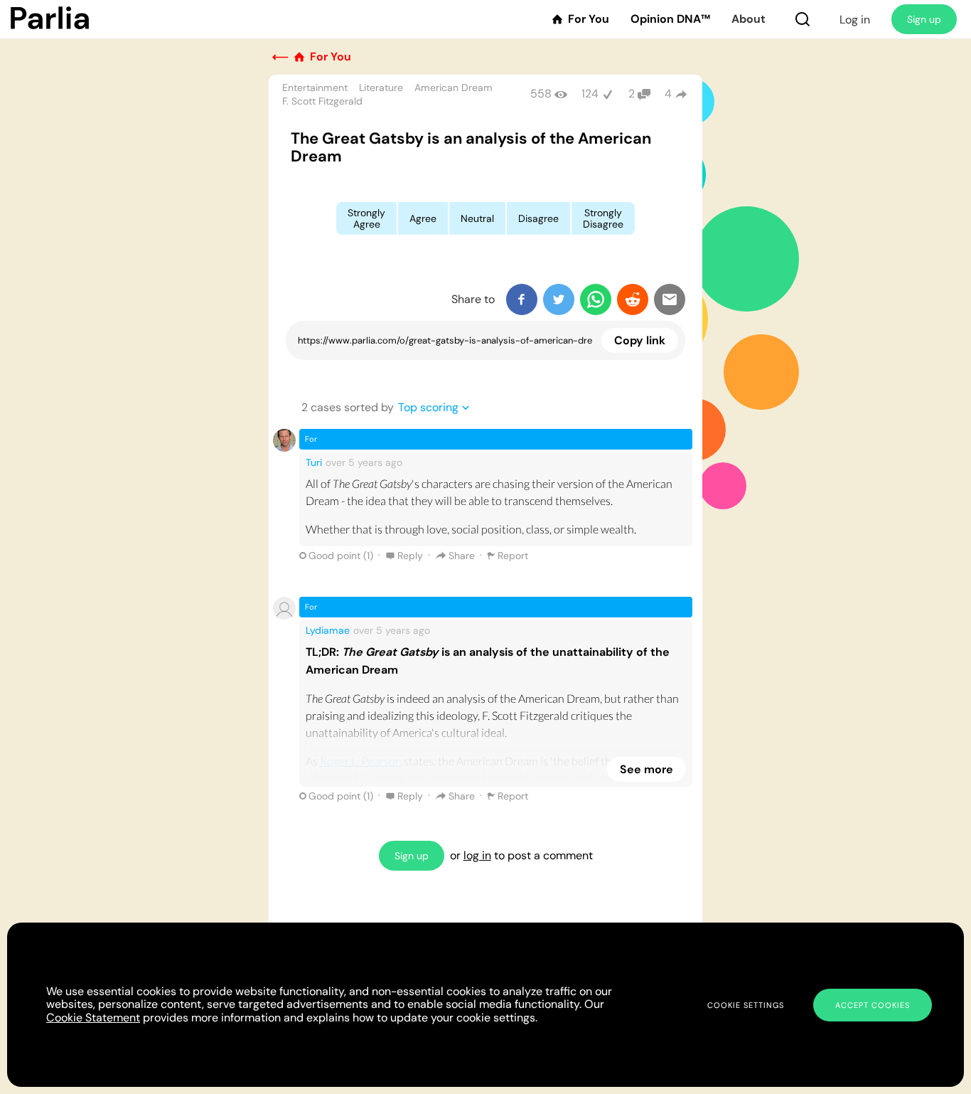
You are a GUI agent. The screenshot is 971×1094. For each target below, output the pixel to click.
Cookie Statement (93, 1017)
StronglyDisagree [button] (603, 218)
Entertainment (315, 87)
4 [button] (668, 93)
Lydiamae (328, 630)
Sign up (924, 19)
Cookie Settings (745, 1005)
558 (541, 93)
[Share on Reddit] (632, 299)
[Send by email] (669, 299)
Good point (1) (341, 555)
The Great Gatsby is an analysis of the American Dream (471, 147)
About (748, 19)
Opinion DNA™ (670, 19)
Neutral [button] (477, 218)
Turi (314, 462)
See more (646, 769)
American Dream (453, 87)
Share (462, 555)
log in (477, 855)
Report (513, 555)
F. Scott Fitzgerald (322, 101)
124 (590, 93)
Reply (410, 555)
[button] (802, 19)
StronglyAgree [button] (366, 218)
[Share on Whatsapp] (595, 299)
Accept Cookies (872, 1005)
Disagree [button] (538, 218)
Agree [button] (422, 218)
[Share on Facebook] (521, 299)
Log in (854, 19)
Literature (381, 87)
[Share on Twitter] (558, 299)
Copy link (639, 340)
